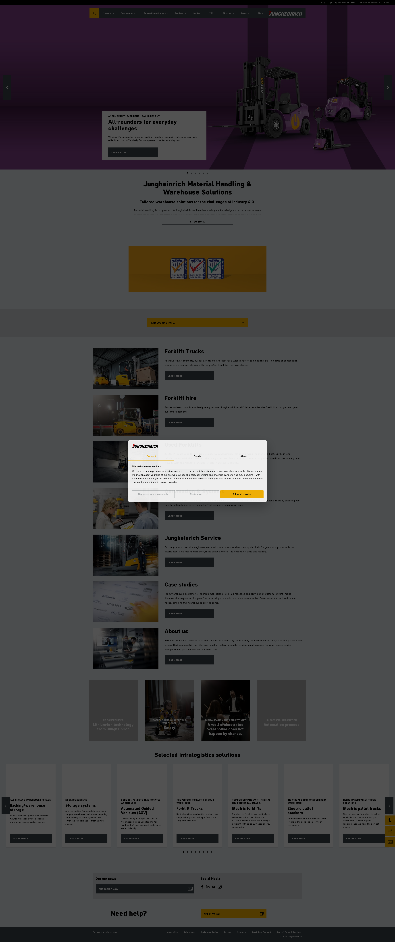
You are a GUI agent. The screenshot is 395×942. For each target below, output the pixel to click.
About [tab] (243, 456)
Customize (196, 494)
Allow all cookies (242, 494)
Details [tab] (197, 456)
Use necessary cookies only (153, 494)
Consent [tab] (151, 456)
